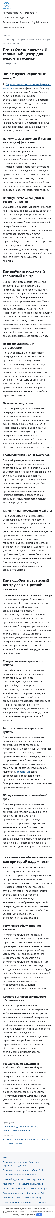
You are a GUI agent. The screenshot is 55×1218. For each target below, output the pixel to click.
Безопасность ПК (11, 1197)
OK (39, 1215)
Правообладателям (13, 1179)
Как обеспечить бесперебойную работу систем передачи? (25, 1139)
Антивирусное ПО (12, 12)
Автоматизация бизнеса (16, 22)
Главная (7, 35)
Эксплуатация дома (13, 27)
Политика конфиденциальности (19, 1174)
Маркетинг (31, 12)
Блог (5, 1157)
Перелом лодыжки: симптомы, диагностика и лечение (20, 1126)
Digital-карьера (40, 22)
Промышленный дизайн (16, 17)
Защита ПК (44, 1202)
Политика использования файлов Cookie (24, 1170)
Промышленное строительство (19, 1202)
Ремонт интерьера (33, 1197)
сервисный (23, 771)
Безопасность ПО (35, 1193)
